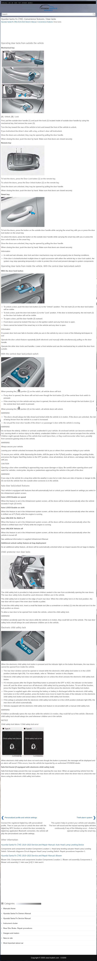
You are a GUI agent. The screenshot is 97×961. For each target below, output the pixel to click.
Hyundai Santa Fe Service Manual (17, 918)
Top (19, 3)
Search (30, 3)
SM (12, 3)
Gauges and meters (11, 933)
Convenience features (45, 22)
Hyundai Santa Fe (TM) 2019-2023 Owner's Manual (19, 22)
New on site (8, 938)
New (15, 3)
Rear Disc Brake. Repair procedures (17, 928)
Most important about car (13, 943)
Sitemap (24, 3)
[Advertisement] (48, 32)
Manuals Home (9, 908)
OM (9, 3)
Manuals (4, 3)
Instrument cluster (10, 923)
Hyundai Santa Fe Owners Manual (17, 913)
